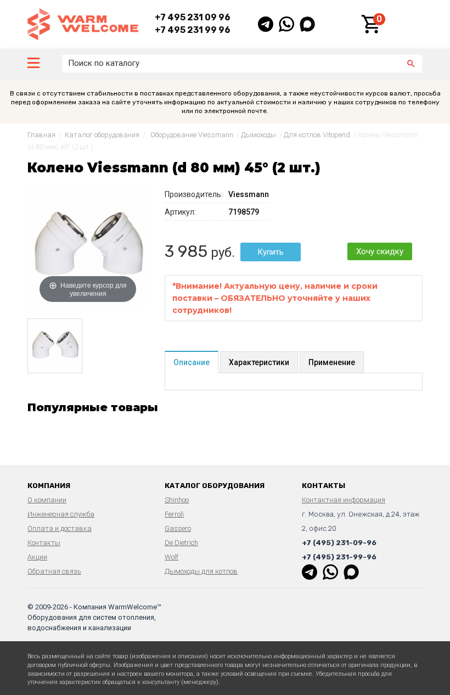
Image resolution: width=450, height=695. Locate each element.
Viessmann (248, 194)
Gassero (178, 528)
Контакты (43, 543)
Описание (191, 362)
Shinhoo (177, 500)
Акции (37, 557)
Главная (41, 135)
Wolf (171, 557)
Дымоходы (258, 135)
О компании (46, 500)
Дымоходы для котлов (201, 571)
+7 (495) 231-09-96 (339, 543)
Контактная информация (343, 500)
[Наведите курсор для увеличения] (87, 245)
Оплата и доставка (59, 528)
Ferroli (174, 514)
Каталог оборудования (102, 135)
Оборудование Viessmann (191, 135)
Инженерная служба (60, 514)
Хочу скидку (379, 251)
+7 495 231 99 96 (192, 30)
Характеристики (259, 362)
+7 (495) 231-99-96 (339, 557)
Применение (331, 362)
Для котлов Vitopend (317, 135)
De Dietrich (181, 543)
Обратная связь (54, 571)
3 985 (186, 251)
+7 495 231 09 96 (192, 17)
